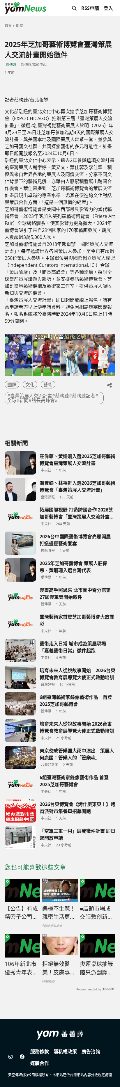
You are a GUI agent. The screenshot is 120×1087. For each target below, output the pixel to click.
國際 (12, 384)
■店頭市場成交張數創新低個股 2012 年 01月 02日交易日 (96, 913)
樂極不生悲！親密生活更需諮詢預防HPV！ (58, 913)
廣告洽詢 (91, 1051)
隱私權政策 (65, 1051)
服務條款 (39, 1051)
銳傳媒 (11, 64)
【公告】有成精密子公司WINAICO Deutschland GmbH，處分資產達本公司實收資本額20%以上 (21, 913)
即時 (19, 25)
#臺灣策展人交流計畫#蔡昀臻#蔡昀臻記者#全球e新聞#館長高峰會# (52, 398)
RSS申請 (90, 8)
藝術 (48, 384)
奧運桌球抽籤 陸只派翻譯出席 (96, 968)
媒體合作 (39, 1063)
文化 (30, 384)
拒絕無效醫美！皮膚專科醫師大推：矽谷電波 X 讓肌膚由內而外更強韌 (59, 968)
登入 (108, 8)
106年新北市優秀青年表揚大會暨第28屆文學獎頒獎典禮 (22, 968)
